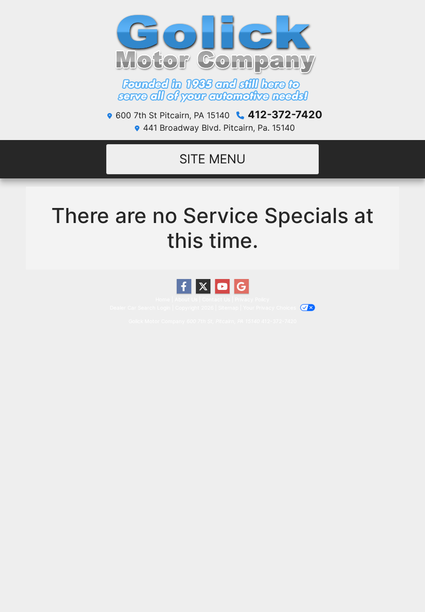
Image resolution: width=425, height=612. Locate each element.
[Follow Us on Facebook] (184, 286)
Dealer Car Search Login (140, 307)
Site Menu (212, 158)
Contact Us (216, 299)
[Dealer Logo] (212, 55)
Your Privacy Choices (270, 307)
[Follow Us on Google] (241, 286)
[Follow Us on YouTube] (222, 286)
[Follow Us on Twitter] (203, 286)
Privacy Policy (252, 299)
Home (162, 299)
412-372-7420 (285, 114)
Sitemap (228, 307)
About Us (186, 299)
